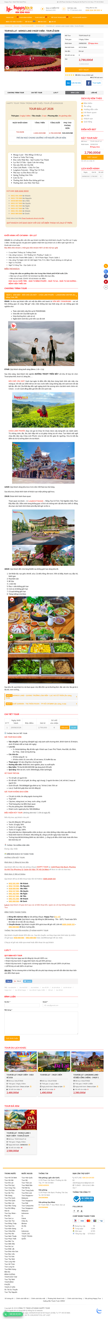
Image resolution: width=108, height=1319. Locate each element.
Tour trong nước (27, 26)
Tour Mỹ (25, 1180)
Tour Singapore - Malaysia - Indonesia (28, 1210)
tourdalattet (12, 987)
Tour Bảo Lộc (9, 1203)
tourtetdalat (35, 987)
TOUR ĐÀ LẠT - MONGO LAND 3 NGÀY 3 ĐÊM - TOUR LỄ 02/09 (18, 1134)
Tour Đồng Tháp (10, 1223)
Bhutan (24, 1223)
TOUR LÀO (26, 1234)
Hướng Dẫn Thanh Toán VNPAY (54, 1301)
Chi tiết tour (36, 92)
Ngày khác (94, 43)
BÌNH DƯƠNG (9, 1274)
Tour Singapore (27, 1201)
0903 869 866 (16, 213)
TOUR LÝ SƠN (9, 1287)
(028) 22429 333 (49, 879)
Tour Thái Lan (27, 1183)
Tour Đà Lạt (40, 26)
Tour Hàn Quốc (27, 1178)
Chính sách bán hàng (74, 1298)
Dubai (24, 1218)
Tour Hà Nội (8, 1180)
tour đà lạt (59, 990)
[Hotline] (106, 266)
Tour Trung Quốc (28, 1190)
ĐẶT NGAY (84, 69)
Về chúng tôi (9, 1298)
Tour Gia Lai (8, 1246)
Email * (45, 1002)
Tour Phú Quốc (9, 1198)
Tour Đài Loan (27, 1193)
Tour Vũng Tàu (9, 1188)
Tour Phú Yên (9, 1234)
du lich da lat (67, 987)
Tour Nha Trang (10, 1206)
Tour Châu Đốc (9, 1231)
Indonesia (25, 1231)
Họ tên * (7, 1002)
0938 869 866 (16, 201)
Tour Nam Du (9, 1226)
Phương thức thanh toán (56, 1298)
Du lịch (16, 26)
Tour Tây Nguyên (10, 1292)
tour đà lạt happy (20, 990)
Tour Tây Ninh (9, 1259)
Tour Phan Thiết (10, 1239)
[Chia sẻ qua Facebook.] (8, 981)
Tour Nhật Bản (27, 1185)
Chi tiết (73, 727)
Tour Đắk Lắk (9, 1249)
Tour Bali (25, 1203)
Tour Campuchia (27, 1206)
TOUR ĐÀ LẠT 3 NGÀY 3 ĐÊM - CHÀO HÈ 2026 (20, 1076)
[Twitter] (78, 1211)
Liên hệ (94, 92)
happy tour (7, 990)
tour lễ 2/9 (45, 987)
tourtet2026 (23, 987)
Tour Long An (9, 1267)
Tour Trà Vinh (9, 1257)
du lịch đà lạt (56, 987)
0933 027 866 (16, 208)
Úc (22, 1216)
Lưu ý (55, 92)
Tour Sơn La (8, 1218)
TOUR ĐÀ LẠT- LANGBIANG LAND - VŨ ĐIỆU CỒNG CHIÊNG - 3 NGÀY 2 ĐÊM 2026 (86, 1076)
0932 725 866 (17, 198)
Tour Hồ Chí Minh (10, 1178)
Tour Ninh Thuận (10, 1236)
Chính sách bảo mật (38, 1298)
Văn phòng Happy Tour (93, 1298)
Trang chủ (8, 26)
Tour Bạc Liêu (9, 1254)
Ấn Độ (24, 1226)
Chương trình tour (15, 92)
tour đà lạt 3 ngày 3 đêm (37, 990)
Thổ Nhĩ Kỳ (26, 1188)
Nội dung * (8, 1010)
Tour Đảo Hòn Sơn (11, 1251)
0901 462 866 (16, 206)
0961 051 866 (16, 211)
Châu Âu (25, 1221)
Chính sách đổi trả (22, 1298)
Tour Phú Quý (9, 1185)
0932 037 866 (17, 203)
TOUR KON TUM (10, 1277)
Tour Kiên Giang (10, 1229)
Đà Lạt (50, 990)
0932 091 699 (16, 196)
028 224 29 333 (88, 1178)
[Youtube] (81, 1211)
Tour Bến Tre (9, 1241)
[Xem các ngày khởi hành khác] (31, 1087)
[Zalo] (106, 271)
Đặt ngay (64, 727)
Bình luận (75, 92)
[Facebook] (74, 1211)
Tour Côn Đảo (9, 1190)
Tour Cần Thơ (9, 1221)
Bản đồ (57, 917)
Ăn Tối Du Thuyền (11, 1290)
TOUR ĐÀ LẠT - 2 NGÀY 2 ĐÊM (51, 1075)
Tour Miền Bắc (9, 1244)
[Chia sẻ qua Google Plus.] (18, 981)
